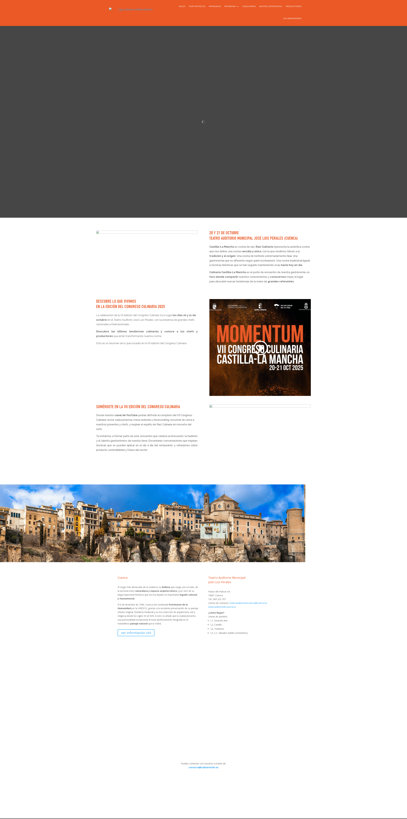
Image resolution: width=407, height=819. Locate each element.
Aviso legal (264, 779)
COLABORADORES (292, 18)
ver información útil (136, 633)
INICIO (182, 6)
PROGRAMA (230, 6)
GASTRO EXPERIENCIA (270, 6)
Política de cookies (203, 779)
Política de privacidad (143, 779)
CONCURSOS (249, 6)
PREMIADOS (215, 6)
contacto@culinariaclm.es (203, 767)
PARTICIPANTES (197, 6)
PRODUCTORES (293, 6)
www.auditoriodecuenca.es (222, 606)
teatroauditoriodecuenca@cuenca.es (248, 602)
